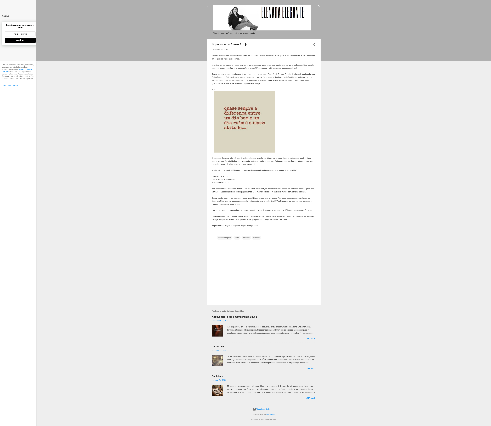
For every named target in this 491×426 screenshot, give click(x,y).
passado (246, 237)
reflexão (256, 237)
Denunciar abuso (10, 85)
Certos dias (218, 346)
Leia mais (310, 339)
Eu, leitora (217, 376)
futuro (237, 237)
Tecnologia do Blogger (265, 409)
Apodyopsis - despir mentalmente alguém (235, 317)
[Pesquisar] (319, 7)
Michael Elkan (270, 414)
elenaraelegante (224, 237)
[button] (313, 45)
